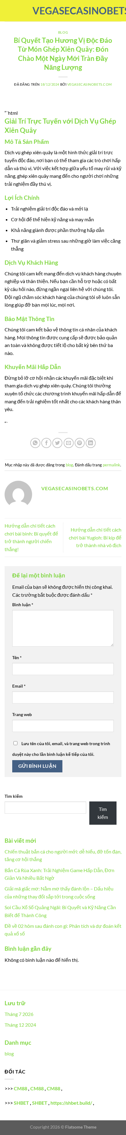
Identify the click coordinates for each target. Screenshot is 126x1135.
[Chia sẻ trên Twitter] (57, 443)
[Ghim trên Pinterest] (80, 443)
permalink (111, 464)
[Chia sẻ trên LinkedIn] (91, 443)
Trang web (22, 714)
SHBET (21, 1103)
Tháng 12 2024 (20, 1025)
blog (63, 32)
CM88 (20, 1088)
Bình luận (22, 604)
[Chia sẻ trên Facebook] (46, 443)
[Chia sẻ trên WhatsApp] (35, 443)
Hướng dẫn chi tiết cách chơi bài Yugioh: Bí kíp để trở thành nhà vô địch (95, 537)
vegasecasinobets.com (63, 11)
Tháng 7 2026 (19, 1014)
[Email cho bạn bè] (69, 443)
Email (19, 686)
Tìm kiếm (14, 796)
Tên (17, 657)
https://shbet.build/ (71, 1103)
